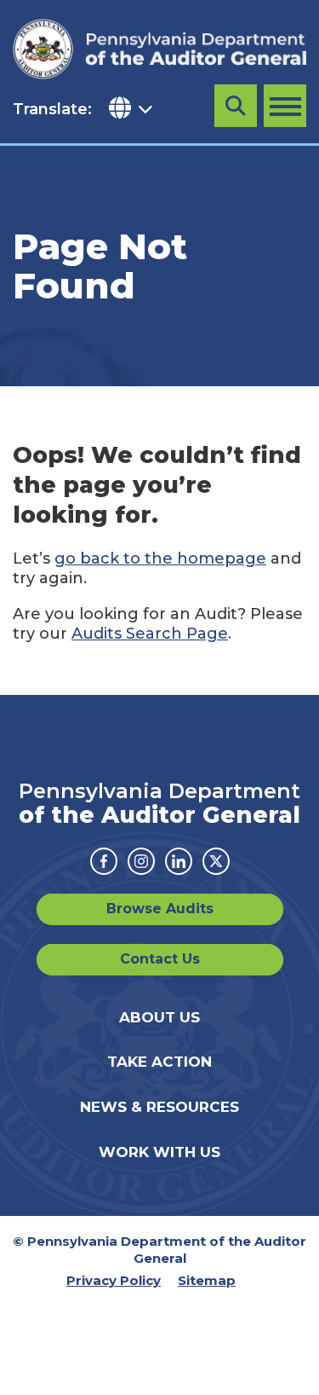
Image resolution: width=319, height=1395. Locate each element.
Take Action (159, 1061)
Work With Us (159, 1152)
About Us (159, 1017)
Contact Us (160, 959)
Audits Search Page (149, 633)
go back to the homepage (160, 558)
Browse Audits (160, 908)
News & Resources (159, 1106)
